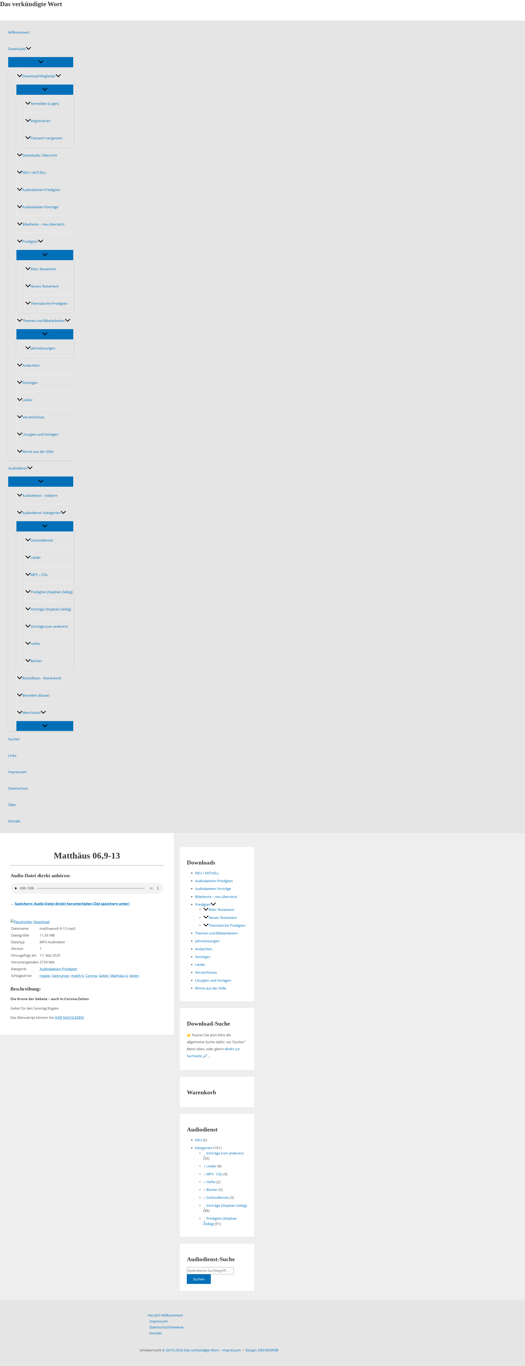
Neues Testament (45, 286)
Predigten (30, 241)
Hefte (35, 643)
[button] (28, 49)
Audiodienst (17, 468)
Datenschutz (18, 788)
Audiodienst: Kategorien (41, 512)
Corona (91, 975)
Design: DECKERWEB (261, 1350)
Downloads (17, 48)
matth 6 (77, 975)
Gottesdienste (42, 540)
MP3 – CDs (39, 574)
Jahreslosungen (43, 348)
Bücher (36, 660)
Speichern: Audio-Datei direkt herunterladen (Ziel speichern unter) (72, 903)
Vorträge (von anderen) (49, 626)
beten (134, 975)
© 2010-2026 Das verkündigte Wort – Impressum (201, 1350)
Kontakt (14, 821)
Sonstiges (30, 382)
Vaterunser (61, 975)
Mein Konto (31, 712)
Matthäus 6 (119, 975)
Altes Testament (43, 269)
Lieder (27, 399)
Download (41, 921)
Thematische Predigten (49, 303)
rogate (45, 975)
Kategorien (203, 1147)
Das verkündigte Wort (31, 4)
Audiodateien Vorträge (40, 207)
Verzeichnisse (33, 417)
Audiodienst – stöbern (39, 495)
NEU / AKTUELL (34, 172)
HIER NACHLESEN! (69, 1017)
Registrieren (40, 120)
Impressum (17, 771)
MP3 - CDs (214, 1174)
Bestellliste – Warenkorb (41, 678)
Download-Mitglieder (39, 76)
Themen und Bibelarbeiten (43, 320)
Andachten (31, 365)
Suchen (14, 739)
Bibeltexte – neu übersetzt (43, 224)
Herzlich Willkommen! (165, 1315)
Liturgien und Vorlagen (40, 434)
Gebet (103, 975)
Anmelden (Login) (45, 103)
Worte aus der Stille (38, 451)
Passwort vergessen (47, 138)
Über (12, 804)
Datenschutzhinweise (167, 1327)
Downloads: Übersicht (39, 155)
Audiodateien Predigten (41, 189)
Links (12, 755)
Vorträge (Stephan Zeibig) (51, 609)
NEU (198, 1140)
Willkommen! (19, 32)
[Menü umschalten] (40, 62)
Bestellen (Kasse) (35, 695)
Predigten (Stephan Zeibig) (52, 592)
